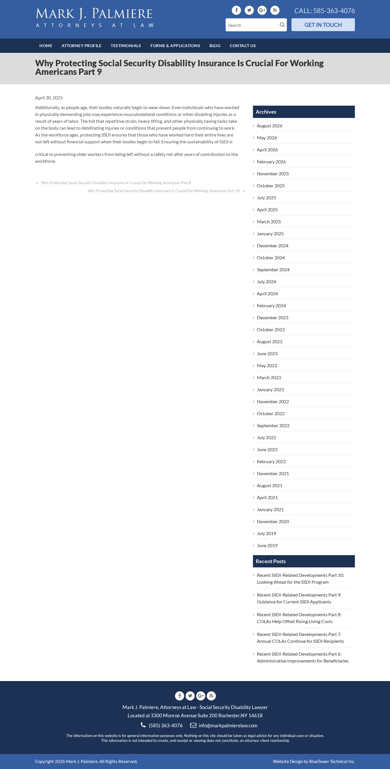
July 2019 (266, 533)
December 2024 (272, 245)
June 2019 (267, 545)
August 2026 (269, 125)
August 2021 (269, 485)
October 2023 (271, 329)
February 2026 (271, 161)
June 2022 (267, 449)
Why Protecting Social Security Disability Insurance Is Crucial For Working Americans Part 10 (164, 190)
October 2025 (271, 185)
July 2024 (266, 281)
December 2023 (272, 317)
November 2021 (273, 473)
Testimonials (126, 45)
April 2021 (267, 497)
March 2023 (269, 377)
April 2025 (267, 209)
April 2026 (267, 149)
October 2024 (271, 257)
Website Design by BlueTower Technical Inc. (314, 761)
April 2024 (267, 293)
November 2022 (273, 401)
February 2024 (271, 305)
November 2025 (273, 173)
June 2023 (267, 353)
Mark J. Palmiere (81, 761)
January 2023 (270, 389)
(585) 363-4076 (166, 725)
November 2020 (273, 521)
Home (45, 45)
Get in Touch (323, 24)
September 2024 (273, 269)
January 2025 (270, 233)
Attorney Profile (81, 45)
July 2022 (266, 437)
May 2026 (267, 137)
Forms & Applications (175, 45)
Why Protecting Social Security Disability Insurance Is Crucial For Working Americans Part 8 (116, 182)
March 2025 (269, 221)
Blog (215, 45)
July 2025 (266, 197)
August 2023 (269, 341)
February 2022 (271, 461)
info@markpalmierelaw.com (228, 725)
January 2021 (270, 509)
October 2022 (271, 413)
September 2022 (273, 425)
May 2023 (267, 365)
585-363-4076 (334, 11)
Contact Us (243, 45)
